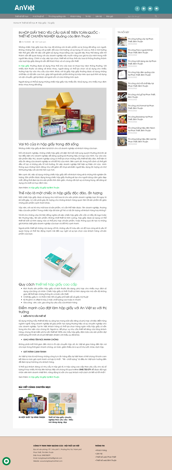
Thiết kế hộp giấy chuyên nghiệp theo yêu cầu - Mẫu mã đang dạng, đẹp (61, 419)
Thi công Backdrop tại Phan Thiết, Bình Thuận (140, 118)
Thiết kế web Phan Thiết (106, 457)
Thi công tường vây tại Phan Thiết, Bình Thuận (140, 40)
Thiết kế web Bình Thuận (106, 460)
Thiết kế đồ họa (28, 22)
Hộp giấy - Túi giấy (46, 22)
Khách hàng (101, 450)
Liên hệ (99, 453)
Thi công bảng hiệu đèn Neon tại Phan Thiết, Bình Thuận (141, 129)
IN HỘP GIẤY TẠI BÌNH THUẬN (32, 417)
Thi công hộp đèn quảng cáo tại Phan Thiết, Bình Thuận (141, 73)
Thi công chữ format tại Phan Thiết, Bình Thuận (141, 106)
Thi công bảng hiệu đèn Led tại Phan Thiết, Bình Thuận (142, 140)
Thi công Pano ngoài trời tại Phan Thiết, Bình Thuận (140, 51)
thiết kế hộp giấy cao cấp (56, 284)
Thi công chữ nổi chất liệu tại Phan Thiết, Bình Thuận (141, 84)
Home (16, 22)
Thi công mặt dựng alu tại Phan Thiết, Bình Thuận (142, 62)
